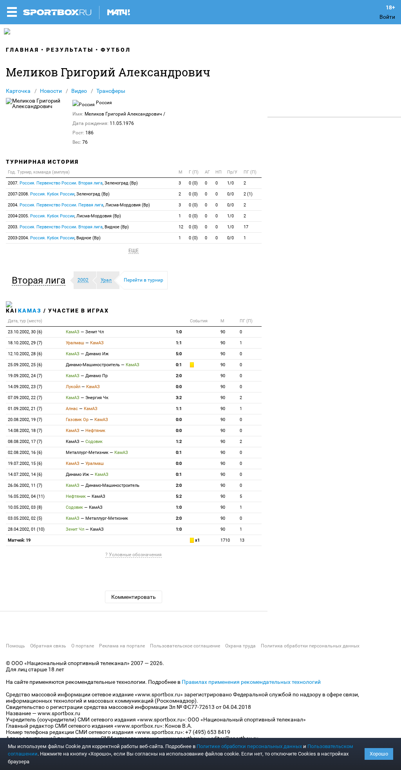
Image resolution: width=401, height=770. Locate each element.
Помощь (15, 645)
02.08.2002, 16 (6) (25, 452)
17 (246, 227)
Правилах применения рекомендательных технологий (251, 682)
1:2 (179, 441)
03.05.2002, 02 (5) (25, 518)
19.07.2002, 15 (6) (25, 463)
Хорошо (379, 754)
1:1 (179, 342)
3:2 (179, 397)
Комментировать (133, 597)
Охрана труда (240, 645)
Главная (22, 50)
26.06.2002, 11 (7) (25, 485)
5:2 (179, 496)
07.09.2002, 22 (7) (25, 397)
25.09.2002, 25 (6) (25, 364)
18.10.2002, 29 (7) (25, 342)
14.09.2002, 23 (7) (25, 386)
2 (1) (248, 194)
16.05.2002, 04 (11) (26, 496)
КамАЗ (30, 310)
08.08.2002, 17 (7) (25, 441)
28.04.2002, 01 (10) (26, 529)
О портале (82, 645)
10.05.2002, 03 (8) (25, 507)
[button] (40, 280)
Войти (387, 17)
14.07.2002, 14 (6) (25, 474)
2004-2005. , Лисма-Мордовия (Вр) (64, 216)
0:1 (179, 364)
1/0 (230, 183)
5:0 (179, 353)
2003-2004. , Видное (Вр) (54, 237)
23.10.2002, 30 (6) (25, 331)
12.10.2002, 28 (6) (25, 353)
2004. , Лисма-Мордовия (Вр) (79, 205)
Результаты (70, 50)
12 (181, 227)
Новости (51, 91)
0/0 (230, 194)
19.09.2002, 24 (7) (25, 375)
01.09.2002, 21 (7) (25, 408)
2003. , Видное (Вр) (68, 227)
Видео (79, 91)
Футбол (116, 50)
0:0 (179, 386)
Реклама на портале (122, 645)
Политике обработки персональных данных (249, 746)
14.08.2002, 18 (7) (25, 430)
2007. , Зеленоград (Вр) (73, 183)
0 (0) (193, 183)
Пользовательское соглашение (185, 645)
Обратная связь (48, 645)
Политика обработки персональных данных (310, 645)
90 (222, 331)
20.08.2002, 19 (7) (25, 419)
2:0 (179, 375)
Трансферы (110, 91)
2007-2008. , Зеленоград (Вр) (59, 194)
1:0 (179, 331)
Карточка (18, 91)
